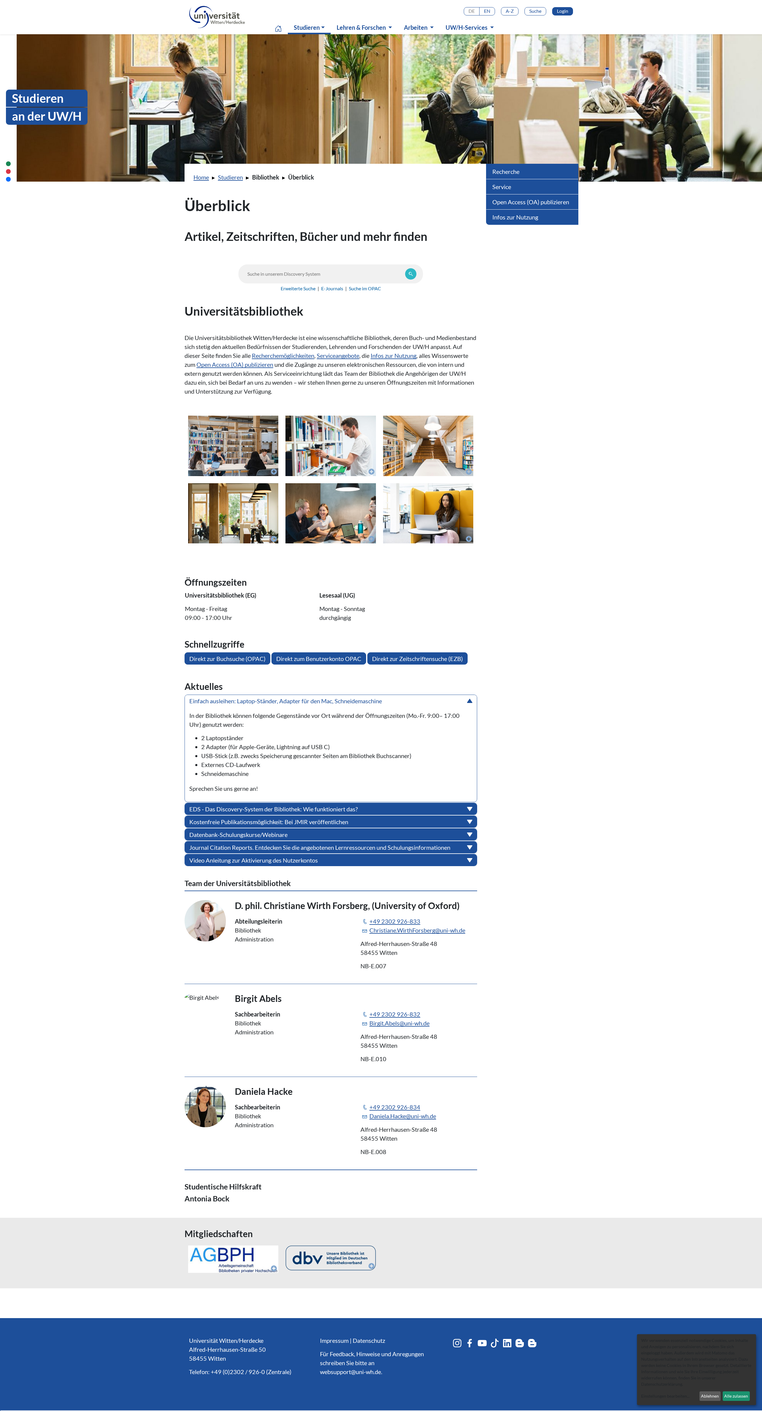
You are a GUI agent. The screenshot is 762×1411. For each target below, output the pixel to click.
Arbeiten (416, 27)
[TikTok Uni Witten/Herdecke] (494, 1343)
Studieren (311, 27)
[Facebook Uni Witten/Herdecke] (469, 1343)
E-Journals (332, 288)
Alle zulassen (736, 1395)
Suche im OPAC (365, 288)
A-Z (510, 11)
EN (487, 11)
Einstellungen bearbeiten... (665, 1395)
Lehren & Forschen (362, 27)
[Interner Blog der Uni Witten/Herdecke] (532, 1343)
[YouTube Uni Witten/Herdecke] (482, 1343)
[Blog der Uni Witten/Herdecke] (519, 1343)
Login (562, 11)
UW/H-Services (467, 27)
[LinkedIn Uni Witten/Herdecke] (507, 1343)
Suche (535, 11)
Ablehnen (710, 1395)
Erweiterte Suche (298, 288)
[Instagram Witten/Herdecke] (457, 1343)
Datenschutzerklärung (661, 1384)
